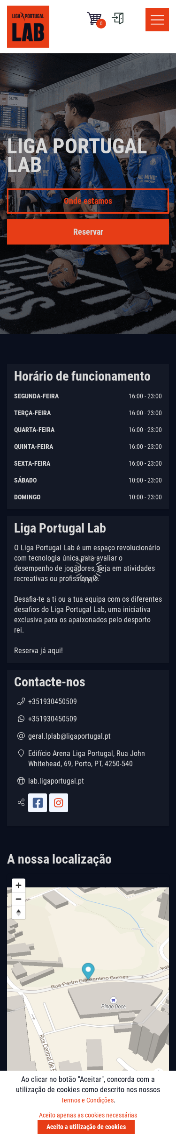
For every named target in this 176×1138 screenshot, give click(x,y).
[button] (93, 18)
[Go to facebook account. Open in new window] (37, 802)
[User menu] (117, 18)
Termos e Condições (87, 1100)
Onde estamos (88, 201)
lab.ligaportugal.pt (56, 781)
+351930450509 (52, 701)
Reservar (88, 232)
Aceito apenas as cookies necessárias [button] (88, 1115)
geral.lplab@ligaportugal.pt (69, 736)
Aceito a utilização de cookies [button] (86, 1127)
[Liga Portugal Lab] (28, 27)
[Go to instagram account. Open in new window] (58, 802)
